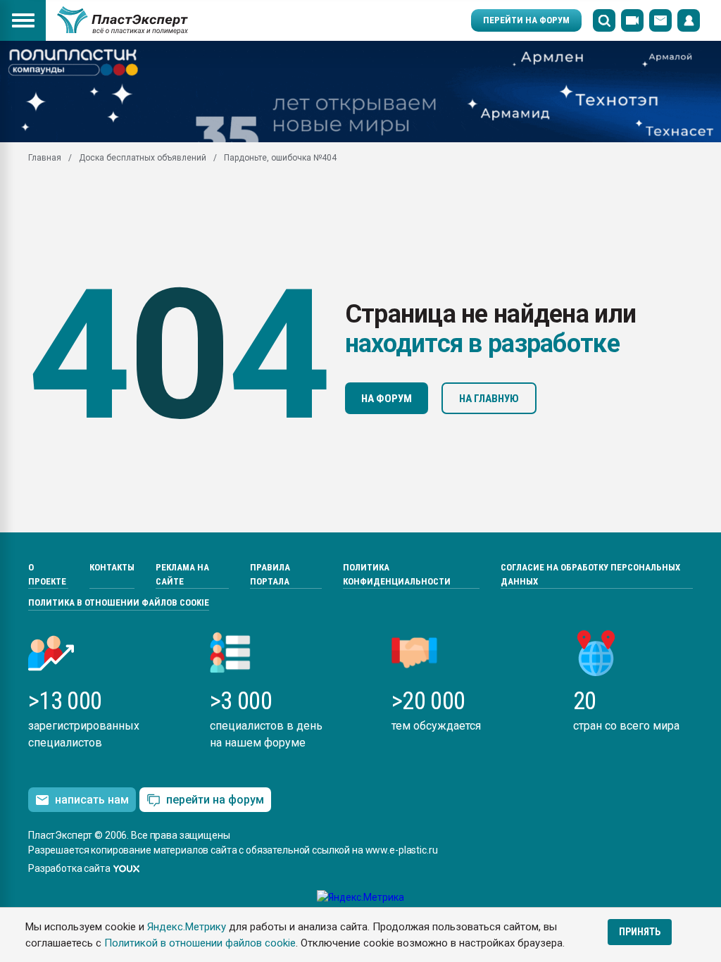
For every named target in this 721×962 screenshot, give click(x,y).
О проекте (47, 574)
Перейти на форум (526, 20)
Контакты (111, 567)
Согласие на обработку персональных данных (590, 574)
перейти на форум (215, 799)
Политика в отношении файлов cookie (118, 602)
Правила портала (270, 574)
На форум (386, 398)
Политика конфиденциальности (397, 574)
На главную (489, 398)
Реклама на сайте (182, 574)
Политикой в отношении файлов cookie (200, 943)
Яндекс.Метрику (186, 926)
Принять (639, 931)
